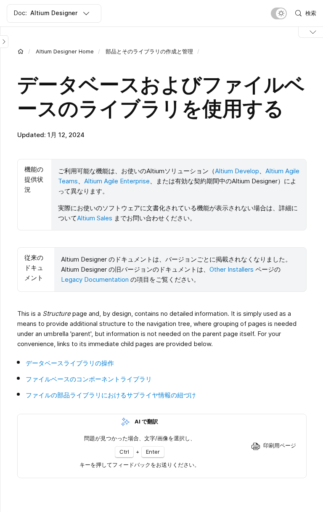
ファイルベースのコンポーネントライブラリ (89, 379)
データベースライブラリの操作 (70, 363)
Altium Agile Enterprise (117, 181)
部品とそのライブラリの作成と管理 (149, 51)
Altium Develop (237, 171)
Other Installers (231, 269)
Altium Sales (94, 218)
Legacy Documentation (95, 279)
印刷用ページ (279, 445)
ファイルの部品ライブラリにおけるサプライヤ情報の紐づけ (111, 395)
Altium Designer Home (65, 51)
